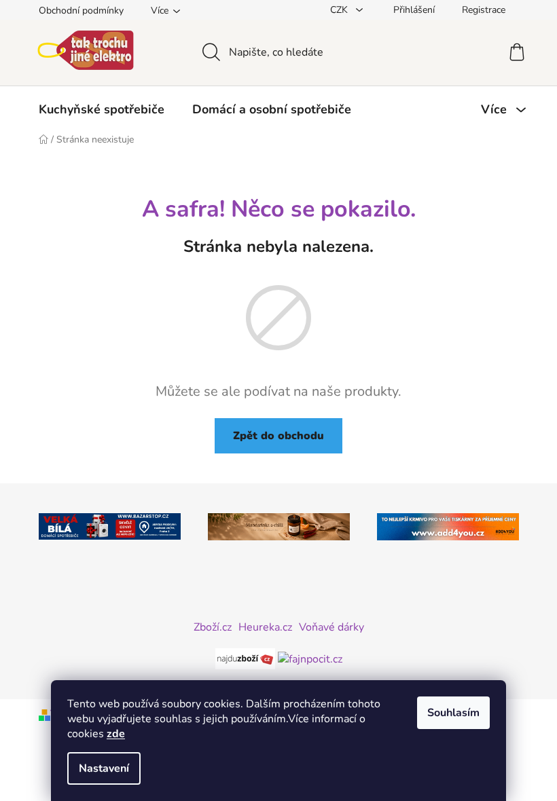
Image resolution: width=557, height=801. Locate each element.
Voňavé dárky (331, 627)
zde (116, 733)
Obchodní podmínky (81, 10)
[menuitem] (101, 109)
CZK (340, 9)
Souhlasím (453, 712)
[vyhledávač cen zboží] (246, 658)
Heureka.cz (265, 627)
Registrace (483, 9)
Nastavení (104, 768)
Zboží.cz (213, 627)
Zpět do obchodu (278, 435)
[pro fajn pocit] (310, 658)
